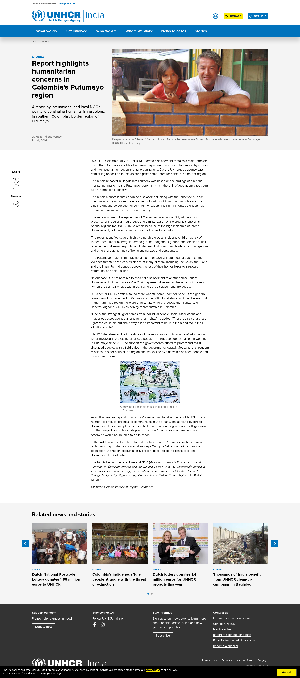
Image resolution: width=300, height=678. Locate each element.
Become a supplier (225, 646)
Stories (201, 31)
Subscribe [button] (163, 635)
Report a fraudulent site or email (234, 640)
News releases (173, 31)
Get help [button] (260, 16)
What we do (46, 31)
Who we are (106, 31)
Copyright (263, 660)
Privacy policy (209, 660)
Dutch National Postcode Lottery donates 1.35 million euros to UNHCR (56, 579)
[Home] (56, 16)
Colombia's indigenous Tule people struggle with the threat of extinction (119, 579)
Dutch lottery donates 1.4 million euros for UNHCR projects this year (174, 579)
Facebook (94, 624)
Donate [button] (235, 16)
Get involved (77, 31)
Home (35, 41)
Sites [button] (215, 16)
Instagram (102, 624)
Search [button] (204, 16)
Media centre (222, 629)
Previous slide (25, 543)
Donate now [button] (43, 626)
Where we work (139, 31)
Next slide (274, 543)
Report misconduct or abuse (232, 635)
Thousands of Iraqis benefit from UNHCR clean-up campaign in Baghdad (237, 579)
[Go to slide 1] (149, 594)
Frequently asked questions (231, 618)
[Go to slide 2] (152, 594)
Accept (286, 672)
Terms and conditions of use (237, 660)
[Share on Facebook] (16, 187)
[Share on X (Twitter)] (16, 180)
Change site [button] (64, 3)
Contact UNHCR (224, 624)
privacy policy (153, 670)
